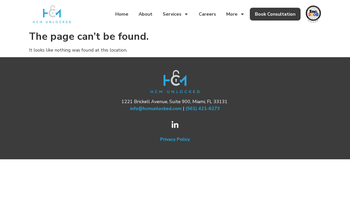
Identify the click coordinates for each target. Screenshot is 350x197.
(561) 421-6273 (203, 108)
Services (172, 14)
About (145, 14)
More (232, 14)
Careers (207, 14)
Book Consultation (275, 14)
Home (121, 14)
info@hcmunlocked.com (156, 108)
